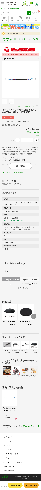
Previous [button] (7, 79)
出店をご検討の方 (8, 466)
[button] (33, 316)
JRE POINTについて (9, 449)
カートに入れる (15, 485)
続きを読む (20, 166)
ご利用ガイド (7, 437)
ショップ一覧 (7, 441)
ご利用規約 (6, 458)
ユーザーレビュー (11, 280)
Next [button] (34, 79)
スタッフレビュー (29, 280)
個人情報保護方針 (8, 471)
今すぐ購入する (31, 485)
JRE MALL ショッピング (7, 39)
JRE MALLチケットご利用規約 (12, 462)
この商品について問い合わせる (25, 106)
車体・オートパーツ (21, 39)
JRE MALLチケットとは (10, 454)
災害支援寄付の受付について (16, 33)
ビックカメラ (10, 58)
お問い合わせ (7, 445)
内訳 (37, 136)
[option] (20, 79)
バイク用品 (35, 39)
